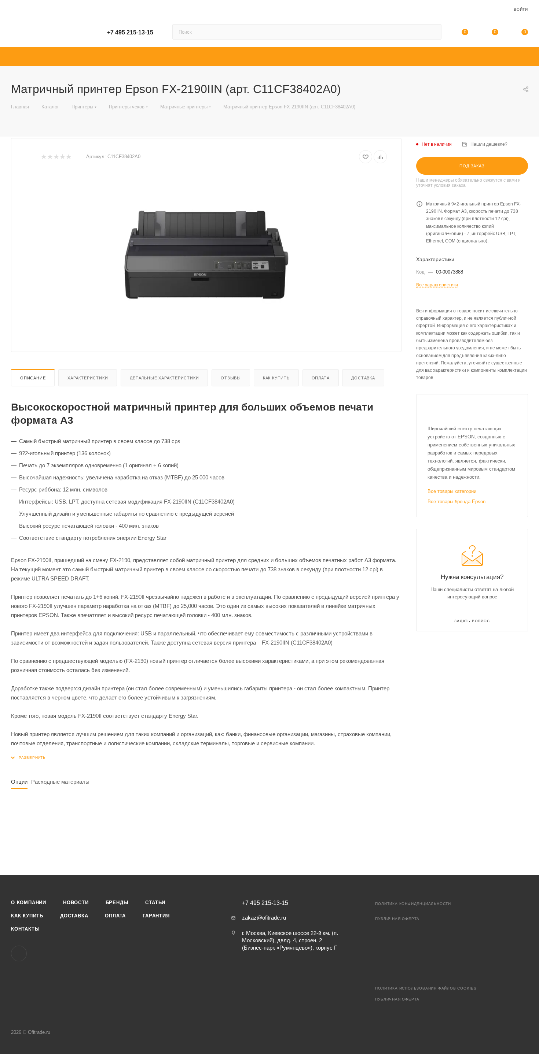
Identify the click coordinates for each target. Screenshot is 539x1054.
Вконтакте (19, 953)
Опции (19, 782)
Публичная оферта (397, 919)
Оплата (321, 378)
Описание (32, 378)
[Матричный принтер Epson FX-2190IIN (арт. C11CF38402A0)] (206, 254)
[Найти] (432, 32)
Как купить (276, 378)
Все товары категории (452, 491)
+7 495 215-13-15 (130, 32)
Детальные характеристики (164, 378)
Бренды (117, 902)
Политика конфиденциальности (413, 904)
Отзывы (231, 378)
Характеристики (87, 378)
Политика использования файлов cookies (426, 988)
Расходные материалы (60, 782)
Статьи (155, 902)
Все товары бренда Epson (456, 501)
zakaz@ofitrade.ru (264, 917)
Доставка (363, 378)
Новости (76, 902)
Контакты (25, 929)
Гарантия (156, 915)
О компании (28, 902)
